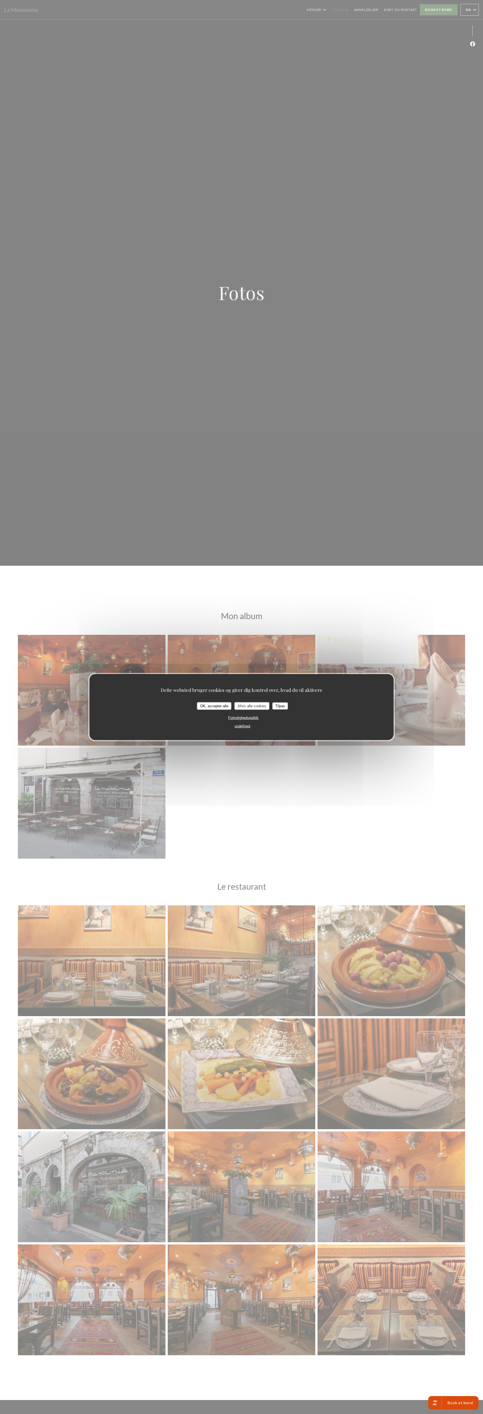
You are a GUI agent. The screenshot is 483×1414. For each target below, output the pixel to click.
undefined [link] (242, 726)
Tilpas (280, 706)
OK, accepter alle (214, 706)
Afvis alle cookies (252, 706)
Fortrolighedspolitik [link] (243, 718)
